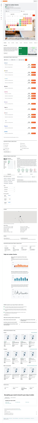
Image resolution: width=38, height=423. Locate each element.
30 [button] (25, 25)
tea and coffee (10, 181)
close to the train (6, 181)
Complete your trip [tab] (7, 397)
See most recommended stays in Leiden (32, 365)
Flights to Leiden (7, 402)
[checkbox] (7, 196)
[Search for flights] (1, 3)
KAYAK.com (5, 418)
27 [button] (14, 25)
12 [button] (12, 21)
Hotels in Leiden (27, 402)
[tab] (9, 174)
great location (9, 178)
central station (13, 178)
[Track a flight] (1, 13)
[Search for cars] (1, 6)
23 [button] (25, 23)
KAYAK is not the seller (7, 411)
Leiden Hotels (32, 418)
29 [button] (17, 25)
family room (5, 178)
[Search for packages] (1, 8)
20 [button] (14, 23)
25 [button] (10, 25)
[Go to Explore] (1, 12)
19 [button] (12, 23)
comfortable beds (6, 183)
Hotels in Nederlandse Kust (27, 418)
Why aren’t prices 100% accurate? (8, 414)
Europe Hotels (10, 418)
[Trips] (1, 15)
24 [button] (27, 23)
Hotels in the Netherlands (15, 418)
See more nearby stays (34, 332)
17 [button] (27, 21)
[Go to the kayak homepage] (5, 1)
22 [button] (17, 23)
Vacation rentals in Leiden (8, 403)
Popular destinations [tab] (13, 397)
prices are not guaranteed (18, 409)
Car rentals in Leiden (17, 402)
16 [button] (25, 21)
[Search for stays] (1, 5)
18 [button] (10, 23)
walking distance (11, 183)
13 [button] (14, 21)
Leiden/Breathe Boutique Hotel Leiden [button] (8, 375)
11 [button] (10, 21)
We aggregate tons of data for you (8, 413)
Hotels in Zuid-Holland (21, 418)
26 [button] (12, 25)
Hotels (7, 418)
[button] (1, 1)
